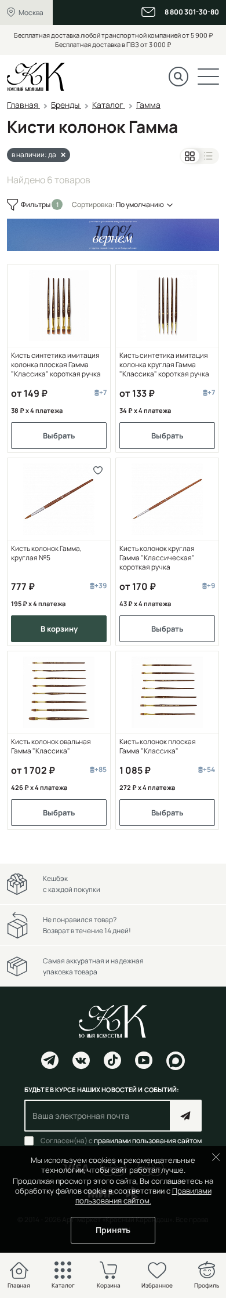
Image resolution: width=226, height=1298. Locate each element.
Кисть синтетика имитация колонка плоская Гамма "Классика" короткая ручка (56, 365)
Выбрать (59, 435)
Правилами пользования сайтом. (143, 1195)
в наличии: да (34, 154)
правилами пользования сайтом (148, 1140)
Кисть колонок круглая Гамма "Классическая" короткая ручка (157, 558)
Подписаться (186, 1116)
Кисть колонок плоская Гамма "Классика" (157, 746)
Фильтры (36, 204)
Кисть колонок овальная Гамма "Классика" (51, 746)
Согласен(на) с (121, 1140)
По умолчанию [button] (140, 204)
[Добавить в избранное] (97, 470)
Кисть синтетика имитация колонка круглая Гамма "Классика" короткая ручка (164, 365)
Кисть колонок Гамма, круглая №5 (46, 553)
